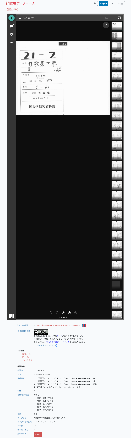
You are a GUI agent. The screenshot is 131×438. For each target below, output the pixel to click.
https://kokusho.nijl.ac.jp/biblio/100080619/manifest (58, 325)
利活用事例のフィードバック (57, 342)
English (103, 3)
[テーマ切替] (95, 3)
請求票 (38, 434)
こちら (59, 336)
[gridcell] (20, 3)
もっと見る (27, 360)
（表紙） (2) (26, 354)
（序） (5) (25, 357)
